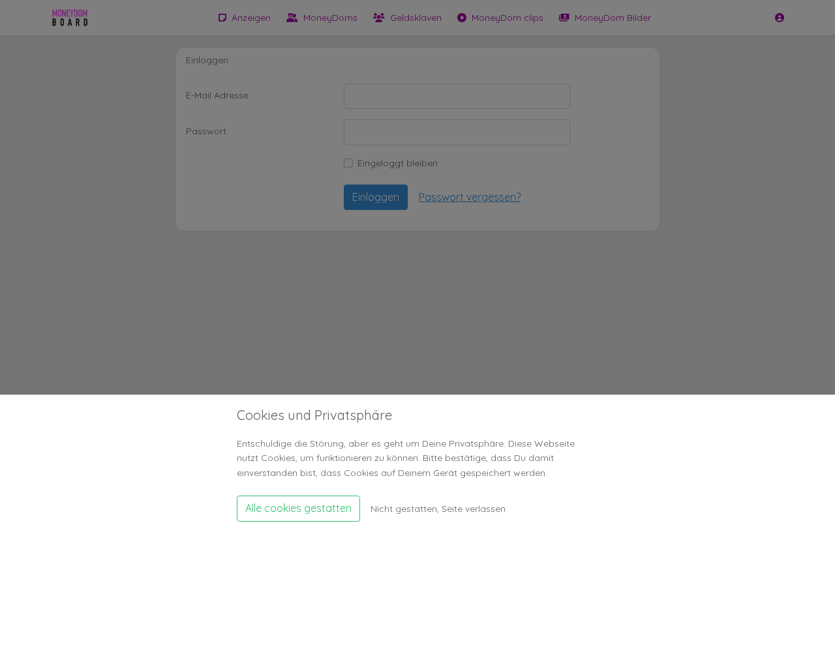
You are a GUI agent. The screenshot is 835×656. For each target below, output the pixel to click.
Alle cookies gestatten (298, 507)
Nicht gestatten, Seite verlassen (438, 508)
